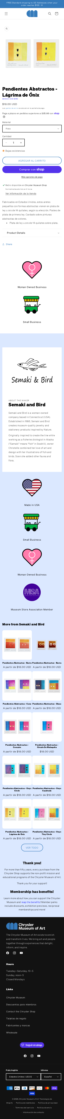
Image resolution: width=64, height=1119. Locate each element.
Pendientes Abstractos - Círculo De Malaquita (47, 746)
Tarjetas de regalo (16, 1018)
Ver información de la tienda (20, 193)
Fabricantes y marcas (18, 1025)
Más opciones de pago (32, 177)
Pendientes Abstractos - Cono (17, 704)
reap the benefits (30, 902)
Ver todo (32, 847)
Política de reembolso (25, 1103)
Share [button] (9, 244)
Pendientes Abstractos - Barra (17, 663)
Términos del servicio (24, 1108)
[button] (6, 13)
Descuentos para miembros (21, 1004)
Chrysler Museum (15, 997)
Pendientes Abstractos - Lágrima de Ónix (17, 833)
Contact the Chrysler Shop (20, 1011)
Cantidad (6, 136)
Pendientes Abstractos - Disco (46, 704)
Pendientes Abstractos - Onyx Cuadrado (47, 789)
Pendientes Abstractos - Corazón (17, 746)
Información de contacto (33, 1112)
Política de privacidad (47, 1103)
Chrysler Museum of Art (29, 1099)
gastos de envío (12, 108)
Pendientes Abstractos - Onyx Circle (17, 789)
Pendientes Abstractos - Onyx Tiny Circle (47, 833)
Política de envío (44, 1108)
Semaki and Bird (10, 99)
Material (6, 122)
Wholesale (11, 1032)
